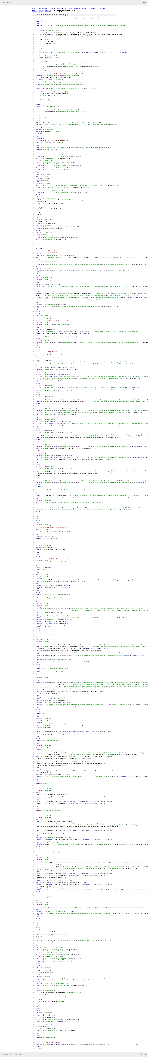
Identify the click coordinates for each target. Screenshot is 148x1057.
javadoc (105, 8)
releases (92, 8)
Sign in (144, 3)
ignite (41, 11)
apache (34, 8)
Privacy (15, 1054)
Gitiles (10, 1054)
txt (141, 1054)
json (145, 1054)
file (67, 15)
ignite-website (44, 8)
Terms (20, 1054)
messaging (49, 11)
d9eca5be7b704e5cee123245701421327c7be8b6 (68, 8)
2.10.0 (98, 8)
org (110, 8)
